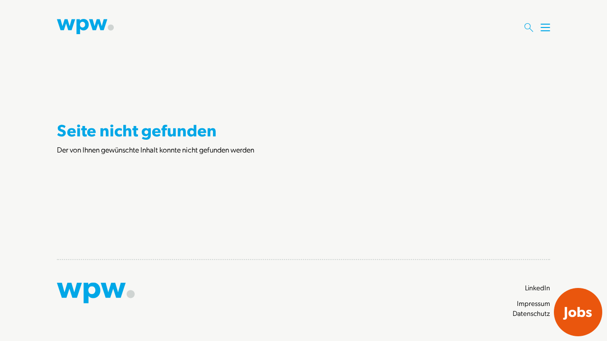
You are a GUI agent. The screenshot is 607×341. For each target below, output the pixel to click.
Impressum (533, 303)
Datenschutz (531, 313)
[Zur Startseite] (85, 25)
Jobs (578, 311)
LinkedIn (537, 287)
